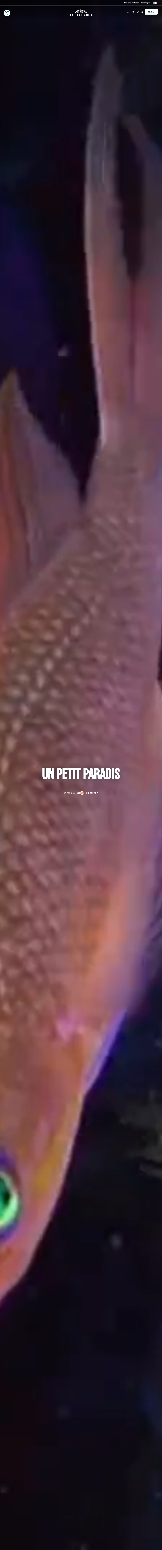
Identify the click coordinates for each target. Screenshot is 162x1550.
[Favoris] (137, 12)
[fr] (155, 2)
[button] (142, 11)
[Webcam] (133, 12)
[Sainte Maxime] (81, 13)
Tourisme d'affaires (131, 3)
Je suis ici (70, 793)
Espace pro (145, 3)
